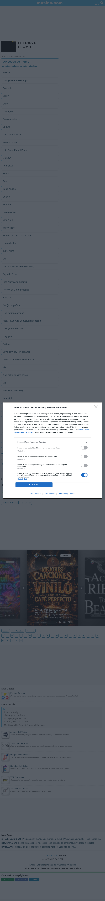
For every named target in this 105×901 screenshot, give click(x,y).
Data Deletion (35, 494)
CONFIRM (34, 484)
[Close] (96, 407)
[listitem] (52, 442)
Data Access (50, 494)
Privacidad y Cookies (67, 494)
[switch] (84, 447)
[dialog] (52, 450)
